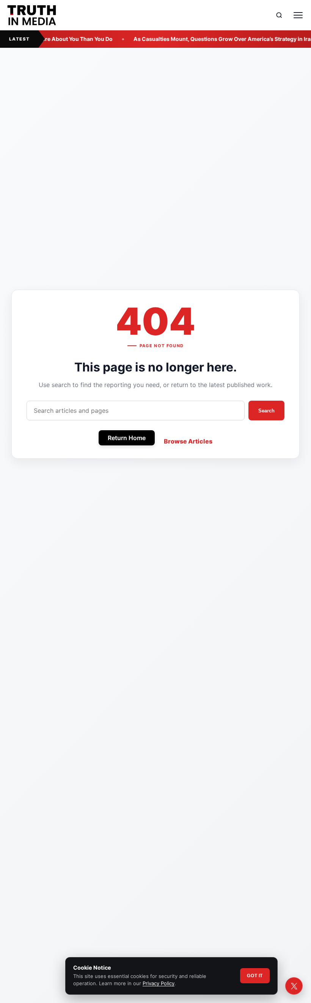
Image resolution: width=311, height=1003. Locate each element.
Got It (255, 975)
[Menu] (298, 15)
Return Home (127, 438)
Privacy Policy (158, 983)
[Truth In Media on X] (294, 986)
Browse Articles (188, 441)
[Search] (279, 15)
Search (266, 411)
